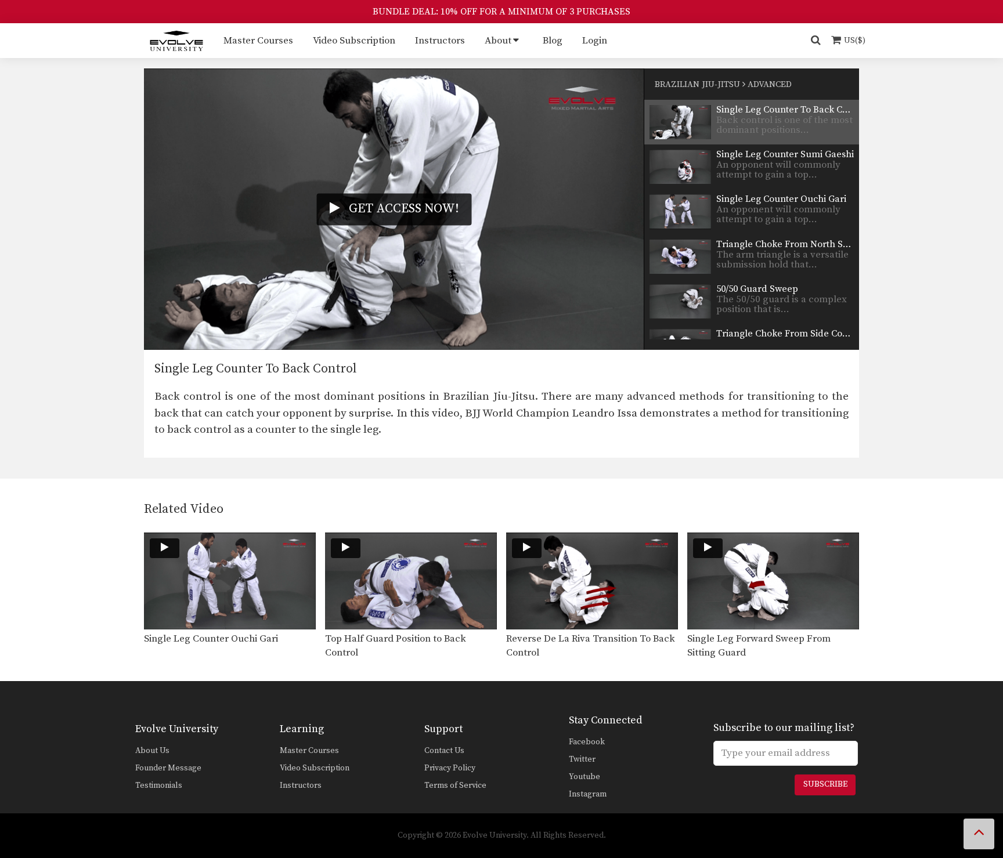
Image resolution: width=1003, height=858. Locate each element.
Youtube (584, 777)
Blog (552, 40)
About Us (152, 750)
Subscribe (825, 784)
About (498, 40)
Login (594, 40)
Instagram (588, 794)
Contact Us (444, 750)
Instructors (440, 40)
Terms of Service (455, 785)
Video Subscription (354, 40)
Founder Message (168, 768)
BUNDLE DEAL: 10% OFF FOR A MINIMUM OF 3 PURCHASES (501, 11)
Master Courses (258, 40)
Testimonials (158, 785)
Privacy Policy (449, 768)
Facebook (587, 742)
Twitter (582, 759)
